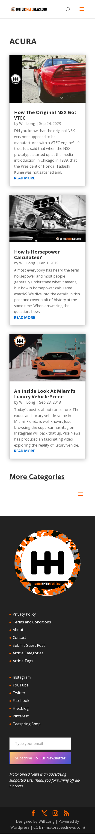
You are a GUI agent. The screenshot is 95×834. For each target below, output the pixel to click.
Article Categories (28, 653)
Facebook (21, 700)
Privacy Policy (24, 614)
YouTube (21, 685)
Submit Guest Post (29, 645)
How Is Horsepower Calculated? (37, 254)
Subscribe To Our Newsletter (40, 758)
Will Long (27, 123)
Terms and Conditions (32, 622)
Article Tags (23, 660)
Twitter (19, 692)
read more (24, 178)
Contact (19, 637)
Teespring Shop (27, 723)
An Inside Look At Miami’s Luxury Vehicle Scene (44, 394)
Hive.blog (21, 708)
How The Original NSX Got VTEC (45, 115)
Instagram (22, 677)
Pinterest (21, 716)
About (18, 629)
